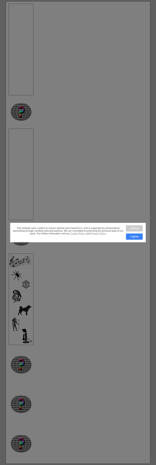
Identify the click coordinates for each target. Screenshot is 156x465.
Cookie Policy (77, 233)
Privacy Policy (98, 233)
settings (134, 228)
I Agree (134, 236)
